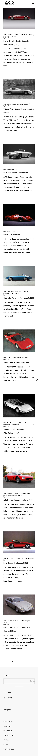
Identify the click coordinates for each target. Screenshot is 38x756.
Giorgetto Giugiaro (15, 495)
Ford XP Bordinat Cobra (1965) (15, 173)
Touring (5, 622)
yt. (11, 698)
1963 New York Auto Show (11, 558)
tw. (9, 698)
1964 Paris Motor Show (10, 493)
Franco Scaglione (12, 104)
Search (32, 681)
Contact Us (7, 731)
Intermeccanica (23, 104)
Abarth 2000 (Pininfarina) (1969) (16, 362)
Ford (8, 169)
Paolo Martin (7, 425)
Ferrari (6, 36)
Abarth (9, 358)
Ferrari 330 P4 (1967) (11, 235)
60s (20, 34)
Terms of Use (8, 749)
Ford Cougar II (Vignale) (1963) (15, 563)
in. (4, 698)
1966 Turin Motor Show (10, 621)
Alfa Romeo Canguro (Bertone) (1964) (18, 500)
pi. (6, 698)
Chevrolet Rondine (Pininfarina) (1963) (18, 298)
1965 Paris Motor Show (10, 34)
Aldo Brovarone (27, 34)
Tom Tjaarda (15, 293)
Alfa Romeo (26, 423)
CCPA (5, 744)
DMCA (5, 740)
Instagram (7, 710)
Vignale (30, 558)
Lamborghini (26, 621)
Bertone (6, 495)
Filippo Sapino (16, 358)
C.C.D (6, 38)
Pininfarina (12, 36)
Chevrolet (25, 291)
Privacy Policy (8, 735)
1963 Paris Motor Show (10, 291)
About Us (7, 726)
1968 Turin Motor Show (10, 423)
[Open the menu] (33, 3)
